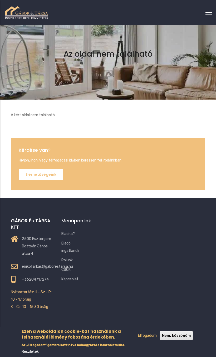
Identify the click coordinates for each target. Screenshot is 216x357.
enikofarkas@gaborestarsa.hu (47, 266)
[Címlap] (26, 11)
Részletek (30, 351)
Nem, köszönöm (176, 335)
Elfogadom (147, 335)
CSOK (66, 269)
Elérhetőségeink (41, 174)
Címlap (87, 67)
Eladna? (68, 234)
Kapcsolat (69, 279)
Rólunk (67, 260)
